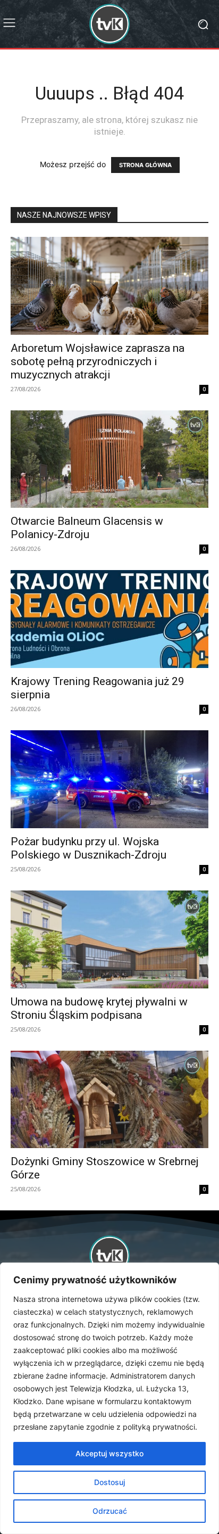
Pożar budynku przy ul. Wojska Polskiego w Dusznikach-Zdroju (90, 848)
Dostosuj (109, 1482)
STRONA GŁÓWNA (145, 165)
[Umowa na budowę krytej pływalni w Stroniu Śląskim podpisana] (109, 939)
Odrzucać (109, 1510)
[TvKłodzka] (109, 24)
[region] (109, 1398)
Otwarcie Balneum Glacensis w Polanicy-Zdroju (87, 528)
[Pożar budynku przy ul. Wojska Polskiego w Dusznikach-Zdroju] (109, 779)
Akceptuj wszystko (109, 1453)
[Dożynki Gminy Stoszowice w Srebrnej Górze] (109, 1100)
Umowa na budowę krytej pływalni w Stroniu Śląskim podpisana (99, 1008)
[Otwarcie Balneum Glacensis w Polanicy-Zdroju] (109, 459)
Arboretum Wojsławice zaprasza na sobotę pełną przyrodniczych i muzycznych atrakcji (97, 361)
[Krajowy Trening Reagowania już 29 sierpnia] (109, 619)
